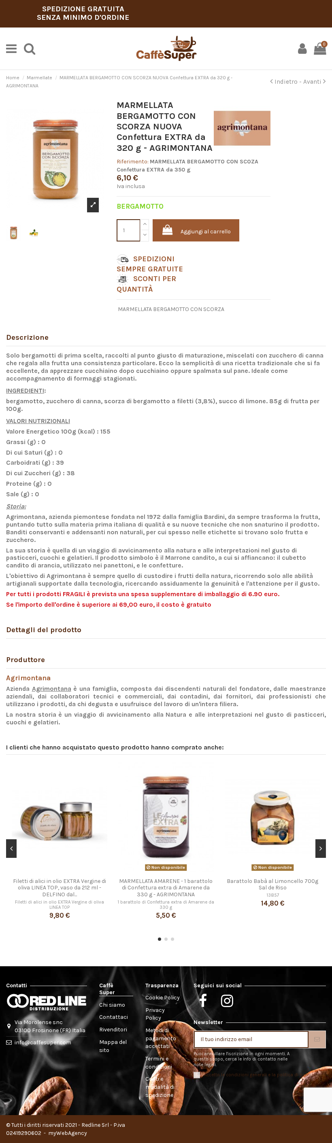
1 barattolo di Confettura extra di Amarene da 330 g (165, 905)
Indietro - (288, 81)
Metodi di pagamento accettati (160, 1038)
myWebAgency (67, 1133)
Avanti (313, 81)
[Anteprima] (59, 871)
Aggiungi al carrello (206, 231)
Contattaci (113, 1017)
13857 (272, 895)
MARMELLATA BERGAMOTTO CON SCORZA (171, 309)
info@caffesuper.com (43, 1042)
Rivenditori (113, 1029)
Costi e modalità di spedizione (160, 1086)
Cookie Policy (162, 997)
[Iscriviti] (317, 1039)
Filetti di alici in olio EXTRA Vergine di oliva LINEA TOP (59, 905)
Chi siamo (112, 1004)
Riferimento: (133, 161)
